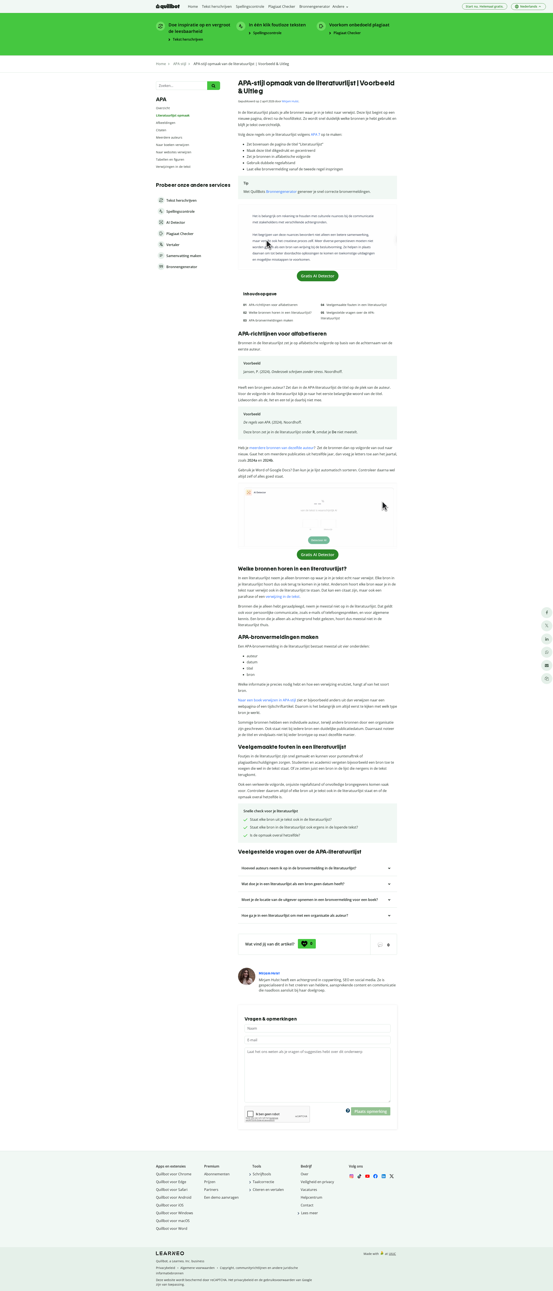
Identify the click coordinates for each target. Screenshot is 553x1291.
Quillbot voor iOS (170, 1205)
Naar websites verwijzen (173, 152)
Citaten (161, 130)
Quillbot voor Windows (174, 1213)
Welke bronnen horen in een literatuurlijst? (280, 312)
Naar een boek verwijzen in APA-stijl (267, 700)
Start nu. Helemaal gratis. (485, 6)
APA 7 (315, 134)
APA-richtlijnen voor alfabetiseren (273, 305)
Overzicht (163, 108)
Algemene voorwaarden (197, 1268)
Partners (211, 1189)
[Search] (213, 85)
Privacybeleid (165, 1268)
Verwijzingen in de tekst (173, 167)
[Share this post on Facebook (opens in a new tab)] (546, 612)
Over (304, 1174)
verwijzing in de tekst (283, 596)
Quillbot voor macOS (173, 1220)
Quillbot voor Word (171, 1228)
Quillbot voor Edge (171, 1181)
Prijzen (209, 1181)
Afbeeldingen (165, 123)
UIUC (392, 1254)
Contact (307, 1205)
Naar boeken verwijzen (172, 145)
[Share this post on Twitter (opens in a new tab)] (546, 625)
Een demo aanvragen (221, 1197)
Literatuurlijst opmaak (173, 115)
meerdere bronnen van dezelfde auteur (281, 447)
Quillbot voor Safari (172, 1189)
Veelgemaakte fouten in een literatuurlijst (356, 305)
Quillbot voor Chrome (173, 1174)
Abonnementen (217, 1174)
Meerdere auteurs (169, 137)
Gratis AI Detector (317, 275)
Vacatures (309, 1189)
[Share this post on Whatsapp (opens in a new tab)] (546, 652)
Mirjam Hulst (290, 101)
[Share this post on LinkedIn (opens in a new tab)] (546, 639)
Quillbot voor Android (173, 1197)
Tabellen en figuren (170, 159)
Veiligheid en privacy (317, 1181)
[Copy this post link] (546, 678)
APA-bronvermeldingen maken (271, 320)
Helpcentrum (311, 1197)
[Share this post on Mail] (546, 665)
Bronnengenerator (281, 191)
